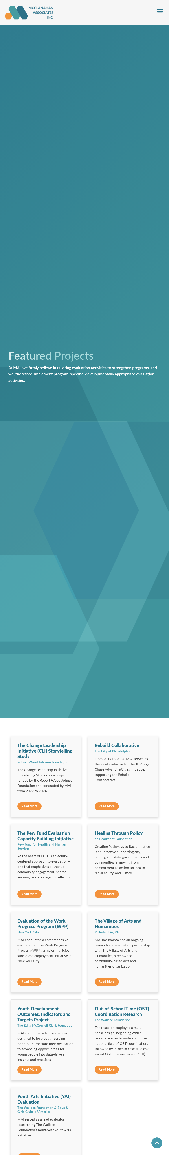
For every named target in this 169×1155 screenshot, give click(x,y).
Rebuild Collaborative (117, 745)
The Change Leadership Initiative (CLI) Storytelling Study (44, 751)
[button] (160, 11)
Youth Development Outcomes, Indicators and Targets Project (44, 1014)
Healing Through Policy (119, 833)
